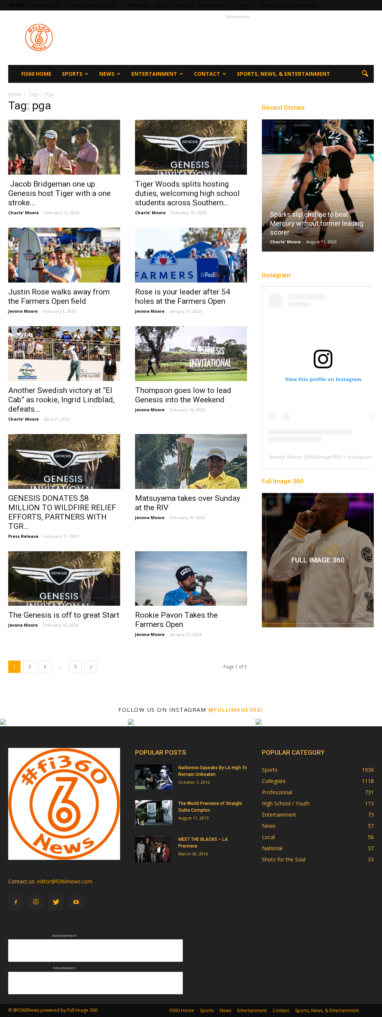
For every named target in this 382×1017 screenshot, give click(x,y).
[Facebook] (15, 902)
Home (14, 94)
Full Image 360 (283, 481)
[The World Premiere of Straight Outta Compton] (153, 812)
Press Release (23, 536)
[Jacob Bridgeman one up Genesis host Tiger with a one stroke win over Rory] (64, 147)
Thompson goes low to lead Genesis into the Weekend (183, 395)
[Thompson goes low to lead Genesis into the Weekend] (191, 353)
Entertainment (211, 5)
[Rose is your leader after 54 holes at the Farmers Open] (191, 255)
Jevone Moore (23, 311)
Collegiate (274, 780)
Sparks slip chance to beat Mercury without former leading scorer (316, 223)
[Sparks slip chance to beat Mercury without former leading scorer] (318, 188)
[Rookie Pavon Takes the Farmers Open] (191, 578)
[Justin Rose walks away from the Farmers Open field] (64, 255)
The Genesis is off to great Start (63, 615)
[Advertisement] (238, 37)
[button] (365, 74)
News (183, 5)
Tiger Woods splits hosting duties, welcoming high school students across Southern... (187, 193)
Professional (277, 792)
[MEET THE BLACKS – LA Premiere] (152, 849)
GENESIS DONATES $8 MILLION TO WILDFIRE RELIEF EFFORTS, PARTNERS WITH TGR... (62, 512)
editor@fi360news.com (65, 881)
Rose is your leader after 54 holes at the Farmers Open (182, 296)
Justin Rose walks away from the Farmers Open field (59, 296)
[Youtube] (76, 902)
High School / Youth (286, 803)
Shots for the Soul (284, 859)
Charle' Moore (23, 212)
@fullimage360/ (236, 709)
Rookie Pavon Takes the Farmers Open (176, 620)
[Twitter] (55, 902)
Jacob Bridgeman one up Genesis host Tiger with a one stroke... (59, 193)
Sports (160, 5)
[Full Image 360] (318, 560)
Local (268, 836)
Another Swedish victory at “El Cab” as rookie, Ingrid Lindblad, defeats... (61, 400)
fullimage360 (326, 457)
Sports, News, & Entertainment (288, 5)
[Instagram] (35, 902)
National (272, 848)
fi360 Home (138, 5)
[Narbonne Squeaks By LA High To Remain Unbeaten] (153, 776)
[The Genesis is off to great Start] (64, 578)
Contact (242, 5)
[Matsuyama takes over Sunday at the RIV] (191, 461)
